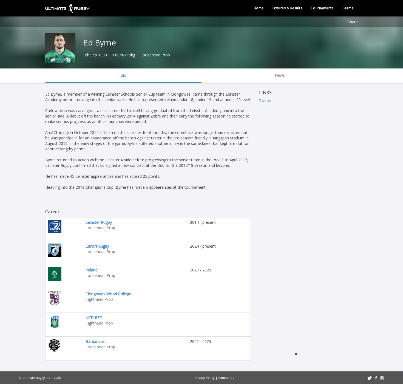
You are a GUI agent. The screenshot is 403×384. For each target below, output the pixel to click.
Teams (347, 8)
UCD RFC (94, 317)
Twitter (265, 100)
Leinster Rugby (99, 222)
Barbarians (95, 341)
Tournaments (322, 8)
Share (353, 21)
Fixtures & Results (287, 8)
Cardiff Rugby (97, 246)
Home (259, 8)
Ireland (92, 270)
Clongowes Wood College (108, 293)
